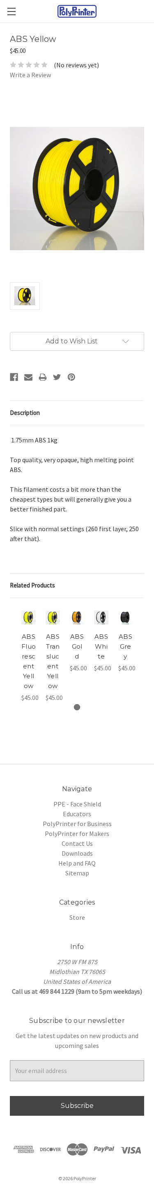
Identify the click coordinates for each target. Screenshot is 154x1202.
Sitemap (77, 873)
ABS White (101, 646)
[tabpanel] (28, 655)
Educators (77, 814)
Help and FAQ (77, 863)
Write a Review (30, 75)
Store (77, 917)
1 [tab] (77, 707)
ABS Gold (77, 646)
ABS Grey (125, 646)
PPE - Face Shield (77, 804)
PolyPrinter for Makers (77, 833)
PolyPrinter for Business (77, 824)
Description (25, 413)
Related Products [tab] (32, 585)
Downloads (77, 853)
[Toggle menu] (11, 11)
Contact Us (77, 843)
